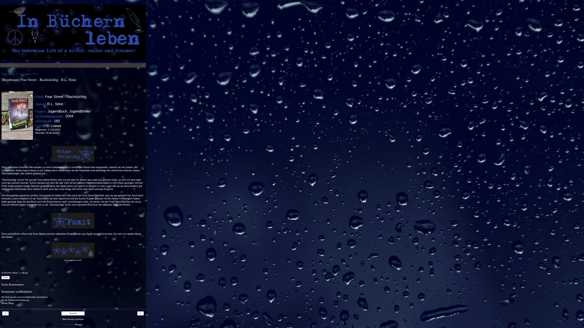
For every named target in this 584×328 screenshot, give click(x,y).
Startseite (73, 313)
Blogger (78, 324)
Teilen (5, 278)
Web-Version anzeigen (73, 319)
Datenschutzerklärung (18, 300)
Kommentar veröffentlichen (17, 291)
